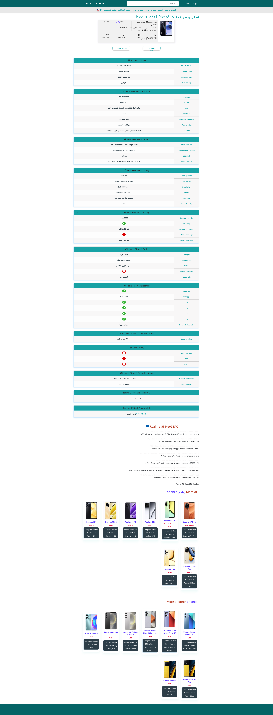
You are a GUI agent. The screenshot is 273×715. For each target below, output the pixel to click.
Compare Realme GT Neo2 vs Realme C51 (91, 532)
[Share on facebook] (106, 3)
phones (191, 602)
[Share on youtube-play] (100, 3)
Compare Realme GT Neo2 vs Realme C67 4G (169, 534)
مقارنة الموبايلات (124, 10)
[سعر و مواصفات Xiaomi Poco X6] (169, 669)
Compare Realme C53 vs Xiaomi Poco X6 (169, 691)
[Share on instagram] (93, 3)
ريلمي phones (176, 492)
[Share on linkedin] (90, 3)
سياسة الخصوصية (110, 10)
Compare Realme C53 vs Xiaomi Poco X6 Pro (189, 692)
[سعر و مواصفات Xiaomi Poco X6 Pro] (189, 668)
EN (101, 10)
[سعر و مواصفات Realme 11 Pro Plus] (189, 555)
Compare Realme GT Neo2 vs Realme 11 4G (130, 532)
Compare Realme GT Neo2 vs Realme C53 (169, 580)
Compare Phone (151, 49)
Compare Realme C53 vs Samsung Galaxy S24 (111, 645)
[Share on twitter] (103, 3)
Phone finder (121, 48)
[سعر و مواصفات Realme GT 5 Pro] (189, 510)
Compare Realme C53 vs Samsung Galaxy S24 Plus (130, 645)
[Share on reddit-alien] (87, 3)
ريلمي (118, 22)
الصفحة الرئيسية (170, 10)
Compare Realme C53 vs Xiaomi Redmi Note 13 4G (189, 645)
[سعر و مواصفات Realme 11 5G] (110, 510)
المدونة (160, 10)
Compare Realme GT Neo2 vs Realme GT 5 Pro (189, 532)
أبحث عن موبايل (150, 10)
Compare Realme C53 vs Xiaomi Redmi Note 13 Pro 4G (169, 645)
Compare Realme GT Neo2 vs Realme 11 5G (111, 532)
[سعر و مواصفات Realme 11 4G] (130, 510)
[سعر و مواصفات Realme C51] (91, 510)
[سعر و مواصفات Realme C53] (169, 558)
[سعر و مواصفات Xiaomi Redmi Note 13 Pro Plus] (150, 619)
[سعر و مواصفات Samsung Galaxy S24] (110, 621)
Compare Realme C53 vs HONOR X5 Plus (91, 644)
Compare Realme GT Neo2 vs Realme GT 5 (150, 532)
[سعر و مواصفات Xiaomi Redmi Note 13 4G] (189, 621)
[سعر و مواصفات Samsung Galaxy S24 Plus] (130, 621)
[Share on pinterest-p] (96, 3)
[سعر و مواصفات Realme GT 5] (150, 510)
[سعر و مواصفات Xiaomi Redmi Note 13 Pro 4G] (169, 619)
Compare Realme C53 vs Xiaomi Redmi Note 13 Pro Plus (150, 645)
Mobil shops (191, 3)
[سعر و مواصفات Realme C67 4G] (169, 509)
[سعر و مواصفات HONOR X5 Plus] (91, 622)
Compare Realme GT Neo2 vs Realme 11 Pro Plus (189, 581)
